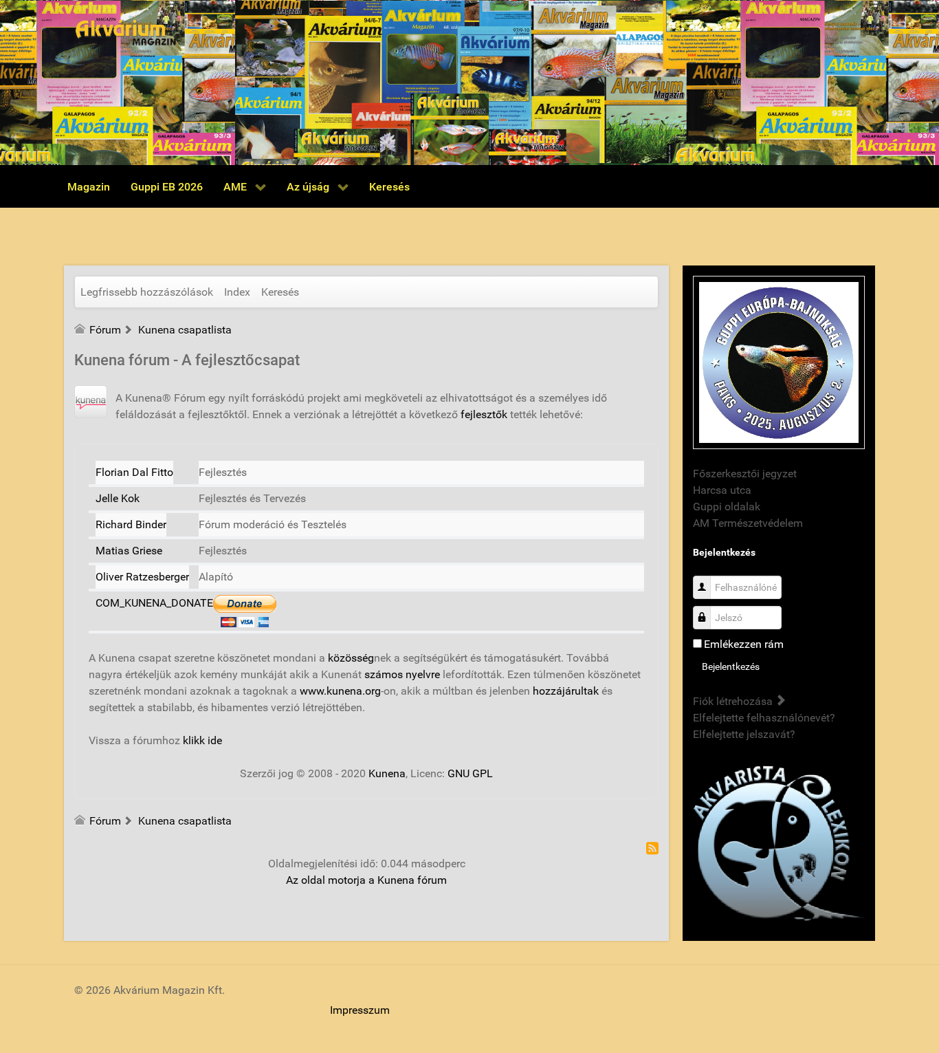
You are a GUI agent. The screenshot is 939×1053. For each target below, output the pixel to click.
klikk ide (202, 740)
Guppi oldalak (726, 506)
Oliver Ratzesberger (142, 576)
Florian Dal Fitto (134, 472)
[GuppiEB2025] (779, 361)
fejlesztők (484, 414)
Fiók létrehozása (734, 701)
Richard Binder (131, 524)
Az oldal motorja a (330, 880)
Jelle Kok (118, 498)
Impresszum (360, 1010)
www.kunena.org (340, 690)
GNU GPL (470, 773)
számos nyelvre (402, 674)
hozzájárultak (566, 690)
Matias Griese (129, 550)
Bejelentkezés (731, 666)
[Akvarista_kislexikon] (779, 844)
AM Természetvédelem (748, 523)
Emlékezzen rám (744, 644)
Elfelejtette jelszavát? (744, 734)
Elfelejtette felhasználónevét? (764, 717)
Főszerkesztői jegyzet (745, 473)
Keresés (280, 291)
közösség (351, 657)
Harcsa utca (722, 490)
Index (237, 291)
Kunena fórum (412, 880)
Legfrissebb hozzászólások (146, 291)
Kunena (387, 773)
